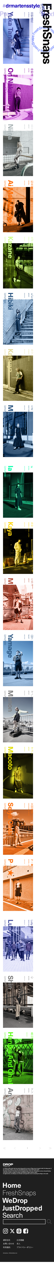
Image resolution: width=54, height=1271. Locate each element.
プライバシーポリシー (25, 1247)
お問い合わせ (8, 1243)
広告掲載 (20, 1240)
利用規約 (6, 1247)
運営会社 (6, 1240)
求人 (18, 1243)
